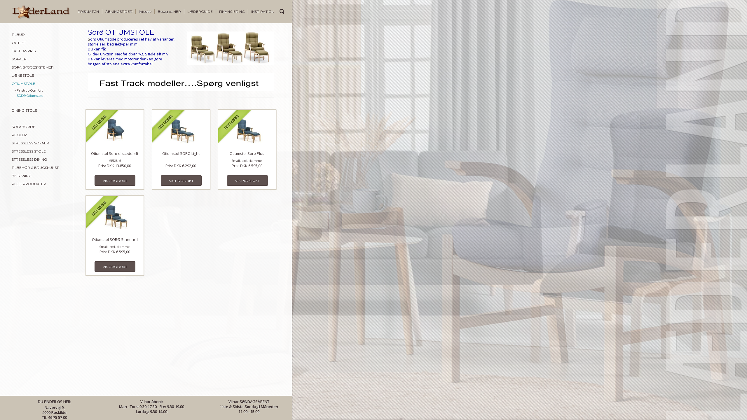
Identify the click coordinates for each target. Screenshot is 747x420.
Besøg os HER (169, 11)
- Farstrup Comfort (29, 90)
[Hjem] (35, 18)
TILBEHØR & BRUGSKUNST (35, 167)
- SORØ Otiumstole (29, 96)
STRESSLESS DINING (29, 159)
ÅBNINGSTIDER (118, 11)
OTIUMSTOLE (23, 83)
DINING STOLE (24, 110)
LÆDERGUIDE (200, 11)
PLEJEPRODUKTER (29, 184)
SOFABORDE (23, 127)
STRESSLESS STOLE (29, 151)
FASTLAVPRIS (24, 51)
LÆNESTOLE (23, 75)
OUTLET (19, 43)
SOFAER (19, 59)
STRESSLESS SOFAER (30, 143)
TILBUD (18, 34)
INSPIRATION (262, 11)
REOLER (19, 135)
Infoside (145, 11)
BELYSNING (22, 176)
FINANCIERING (232, 11)
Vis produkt (115, 180)
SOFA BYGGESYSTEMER (33, 67)
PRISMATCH (88, 11)
